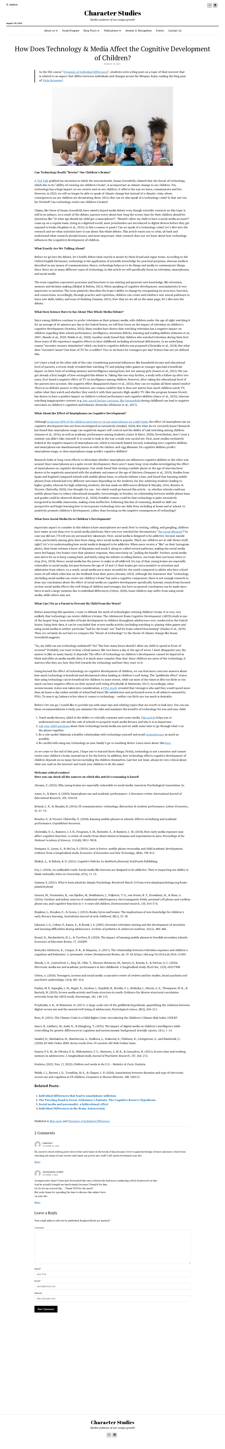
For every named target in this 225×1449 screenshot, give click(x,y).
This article (148, 717)
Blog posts (56, 1121)
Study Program (70, 30)
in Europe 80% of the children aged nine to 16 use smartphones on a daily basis (97, 422)
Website (38, 1293)
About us (49, 30)
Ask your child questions (54, 726)
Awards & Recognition (139, 30)
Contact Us (175, 30)
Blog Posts (90, 30)
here (168, 743)
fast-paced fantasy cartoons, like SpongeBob (111, 400)
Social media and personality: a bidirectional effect (73, 1104)
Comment (39, 1227)
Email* (37, 1281)
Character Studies (112, 12)
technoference (155, 734)
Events (160, 30)
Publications (111, 30)
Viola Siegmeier (52, 80)
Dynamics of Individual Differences (85, 72)
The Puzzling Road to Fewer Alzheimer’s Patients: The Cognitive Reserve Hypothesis (97, 1100)
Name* (37, 1268)
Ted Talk (42, 181)
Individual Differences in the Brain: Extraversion (72, 1108)
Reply (37, 1161)
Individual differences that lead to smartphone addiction (77, 1096)
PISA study (110, 688)
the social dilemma (170, 531)
